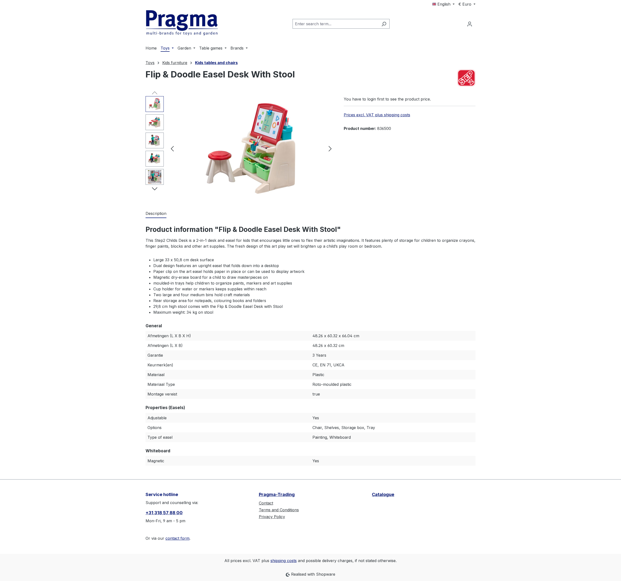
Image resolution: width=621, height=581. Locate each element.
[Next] (330, 148)
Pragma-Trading (277, 494)
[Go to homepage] (182, 22)
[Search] (384, 24)
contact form (177, 538)
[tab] (156, 213)
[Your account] (469, 24)
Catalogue (383, 494)
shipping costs (283, 560)
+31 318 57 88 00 (164, 512)
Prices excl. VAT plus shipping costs (377, 114)
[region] (240, 148)
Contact (266, 503)
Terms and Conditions (279, 509)
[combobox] (335, 24)
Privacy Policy (272, 516)
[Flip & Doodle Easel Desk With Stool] (251, 148)
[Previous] (172, 148)
